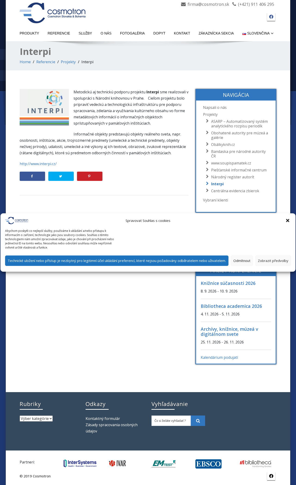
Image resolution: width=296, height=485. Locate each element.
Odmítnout (241, 260)
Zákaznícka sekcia (216, 33)
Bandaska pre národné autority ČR (238, 153)
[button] (288, 220)
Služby (85, 33)
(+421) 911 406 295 (256, 4)
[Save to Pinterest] (89, 176)
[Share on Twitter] (61, 176)
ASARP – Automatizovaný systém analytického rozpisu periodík (239, 123)
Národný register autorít (232, 177)
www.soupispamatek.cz (231, 163)
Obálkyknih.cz (223, 144)
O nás (106, 33)
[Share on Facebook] (32, 176)
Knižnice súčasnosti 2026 (228, 283)
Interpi (217, 184)
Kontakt (182, 33)
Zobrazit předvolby (273, 260)
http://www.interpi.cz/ (38, 163)
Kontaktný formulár (103, 418)
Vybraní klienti (215, 200)
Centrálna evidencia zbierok (235, 191)
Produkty (29, 33)
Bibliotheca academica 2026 (231, 306)
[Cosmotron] (53, 10)
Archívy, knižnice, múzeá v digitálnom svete (229, 331)
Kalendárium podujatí (219, 357)
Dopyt (159, 33)
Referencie (59, 33)
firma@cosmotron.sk (208, 4)
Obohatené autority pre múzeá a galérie (239, 135)
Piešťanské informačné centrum (239, 170)
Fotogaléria (132, 33)
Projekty (68, 61)
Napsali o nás (215, 107)
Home (25, 61)
